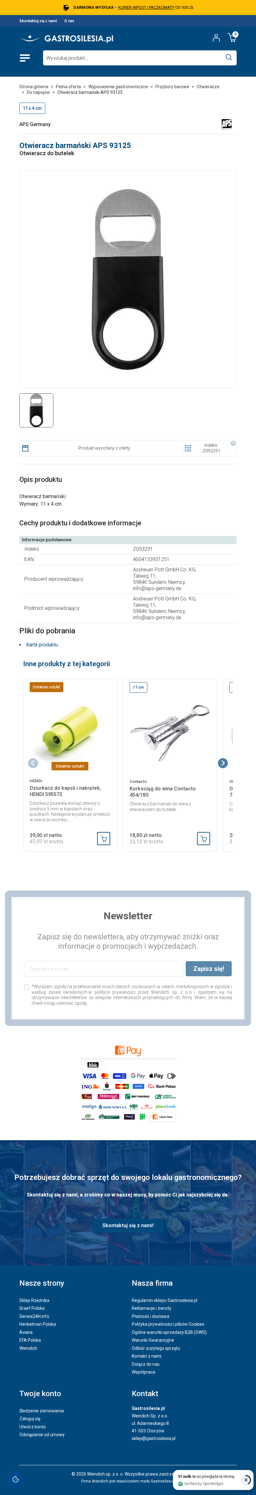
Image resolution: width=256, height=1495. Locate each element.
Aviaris (26, 1332)
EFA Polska (30, 1340)
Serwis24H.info (34, 1316)
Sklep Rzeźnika (34, 1300)
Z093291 (211, 450)
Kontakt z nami (146, 1356)
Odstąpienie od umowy (42, 1434)
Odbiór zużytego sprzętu (156, 1348)
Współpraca (143, 1372)
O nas (69, 21)
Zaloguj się (29, 1418)
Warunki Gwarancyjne (153, 1340)
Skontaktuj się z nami (38, 21)
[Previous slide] (33, 763)
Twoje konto (40, 1393)
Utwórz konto (32, 1426)
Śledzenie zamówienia (41, 1410)
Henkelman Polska (37, 1324)
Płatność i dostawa (150, 1316)
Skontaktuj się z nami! (128, 1225)
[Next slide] (223, 763)
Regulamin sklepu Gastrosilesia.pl (164, 1300)
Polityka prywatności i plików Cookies (168, 1324)
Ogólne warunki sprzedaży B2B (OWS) (169, 1332)
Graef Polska (32, 1308)
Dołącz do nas (146, 1364)
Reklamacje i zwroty (151, 1308)
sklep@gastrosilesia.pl (153, 1438)
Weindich (28, 1348)
